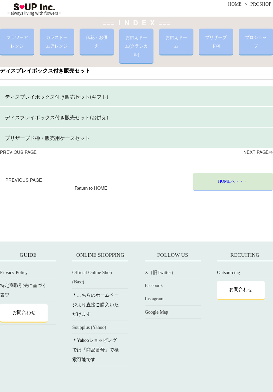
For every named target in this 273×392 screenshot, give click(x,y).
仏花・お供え (97, 41)
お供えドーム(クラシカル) (136, 45)
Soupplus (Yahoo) (89, 327)
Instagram (154, 298)
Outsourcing (228, 272)
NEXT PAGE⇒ (258, 152)
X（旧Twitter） (160, 272)
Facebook (154, 285)
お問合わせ (24, 312)
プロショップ (256, 41)
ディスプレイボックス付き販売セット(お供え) (56, 117)
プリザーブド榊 (216, 41)
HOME (235, 4)
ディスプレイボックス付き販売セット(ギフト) (56, 96)
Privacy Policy (14, 272)
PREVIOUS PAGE (18, 152)
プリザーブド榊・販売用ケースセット (47, 137)
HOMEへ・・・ (233, 181)
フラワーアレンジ (17, 41)
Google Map (156, 312)
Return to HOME (91, 188)
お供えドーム (176, 41)
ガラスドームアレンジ (57, 41)
